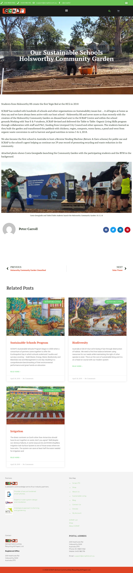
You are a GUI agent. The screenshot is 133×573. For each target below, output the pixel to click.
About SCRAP (74, 526)
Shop (74, 487)
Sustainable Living (79, 496)
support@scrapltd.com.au (85, 556)
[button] (126, 3)
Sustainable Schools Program (29, 342)
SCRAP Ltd (73, 520)
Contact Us (76, 504)
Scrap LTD (76, 483)
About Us (75, 492)
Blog (74, 500)
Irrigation (16, 431)
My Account (76, 513)
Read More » (15, 372)
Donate (75, 509)
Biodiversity (80, 342)
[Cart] (118, 11)
